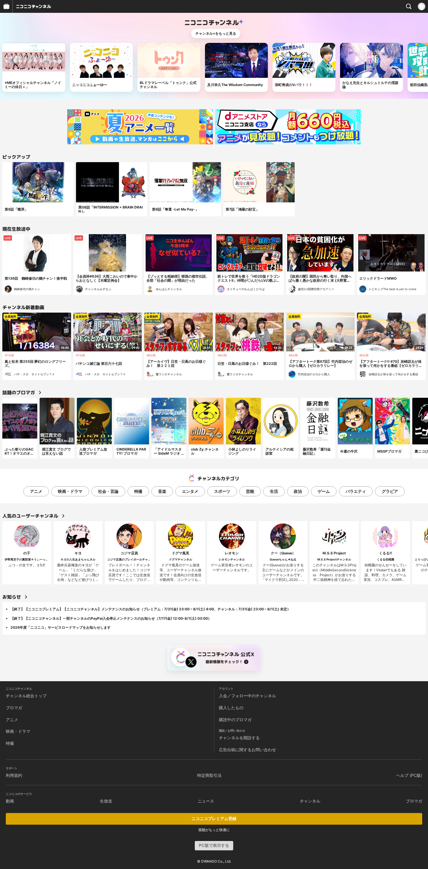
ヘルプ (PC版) (409, 775)
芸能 (250, 491)
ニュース (206, 800)
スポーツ (222, 491)
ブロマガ (14, 707)
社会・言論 (108, 491)
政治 (298, 491)
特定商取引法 (209, 775)
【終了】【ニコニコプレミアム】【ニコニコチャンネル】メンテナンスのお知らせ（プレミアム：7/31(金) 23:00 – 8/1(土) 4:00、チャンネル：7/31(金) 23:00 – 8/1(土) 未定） (150, 609)
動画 (10, 800)
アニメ (36, 491)
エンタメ (190, 491)
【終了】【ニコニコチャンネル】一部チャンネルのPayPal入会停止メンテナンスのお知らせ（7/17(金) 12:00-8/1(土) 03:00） (110, 618)
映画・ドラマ (70, 491)
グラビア (390, 491)
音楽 (162, 491)
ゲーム (324, 491)
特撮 (138, 491)
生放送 (106, 800)
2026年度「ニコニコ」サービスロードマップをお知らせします (60, 627)
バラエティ (356, 491)
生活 (274, 491)
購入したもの (231, 707)
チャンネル (310, 800)
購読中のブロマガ (235, 719)
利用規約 (14, 775)
